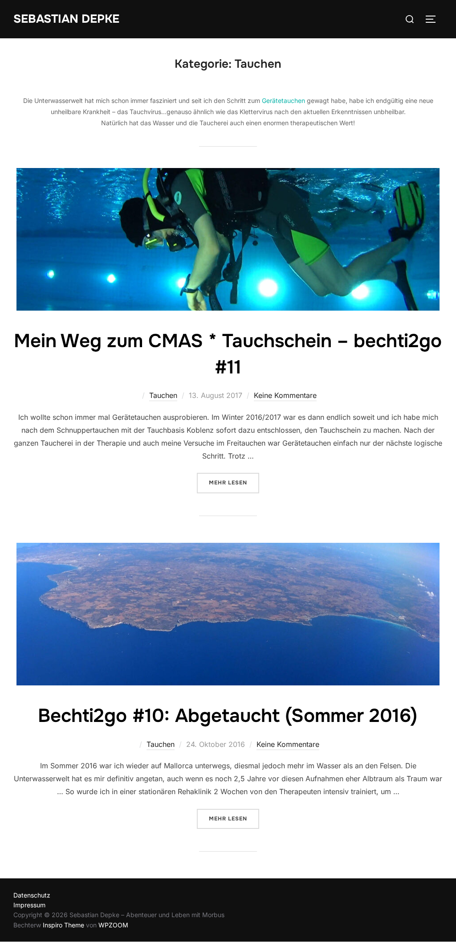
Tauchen (163, 395)
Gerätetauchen (283, 100)
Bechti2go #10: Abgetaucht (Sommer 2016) (227, 716)
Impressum (29, 905)
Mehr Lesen (234, 482)
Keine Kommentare (285, 395)
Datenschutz (31, 895)
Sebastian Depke (66, 19)
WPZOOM (113, 925)
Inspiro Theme (63, 925)
